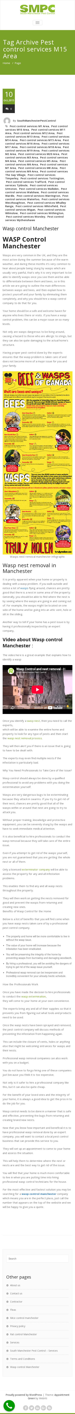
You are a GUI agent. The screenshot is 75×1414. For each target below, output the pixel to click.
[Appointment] (37, 10)
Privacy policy (17, 1326)
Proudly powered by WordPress (24, 1394)
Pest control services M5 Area (38, 161)
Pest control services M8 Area (38, 168)
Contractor (16, 1301)
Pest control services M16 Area (37, 141)
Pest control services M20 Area (38, 154)
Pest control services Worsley (25, 216)
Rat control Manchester (23, 1334)
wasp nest (33, 720)
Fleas (13, 1309)
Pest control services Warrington (38, 195)
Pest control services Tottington (42, 178)
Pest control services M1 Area (29, 126)
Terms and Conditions (22, 1358)
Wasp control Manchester (31, 228)
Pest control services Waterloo (36, 197)
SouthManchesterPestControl (36, 120)
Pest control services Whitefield (37, 206)
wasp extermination (33, 996)
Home (6, 63)
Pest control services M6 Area (35, 162)
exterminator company (36, 869)
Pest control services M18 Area (40, 147)
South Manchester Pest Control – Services (34, 1350)
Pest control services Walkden (39, 188)
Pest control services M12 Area (34, 133)
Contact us (16, 1293)
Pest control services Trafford (26, 181)
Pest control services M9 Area (35, 169)
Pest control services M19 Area (37, 148)
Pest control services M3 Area (36, 155)
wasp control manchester (39, 1194)
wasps (24, 588)
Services (14, 1342)
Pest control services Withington (41, 213)
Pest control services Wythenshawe (34, 218)
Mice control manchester (24, 1318)
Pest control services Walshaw (36, 190)
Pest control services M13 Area (34, 134)
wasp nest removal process (25, 738)
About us (15, 1285)
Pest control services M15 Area (40, 140)
